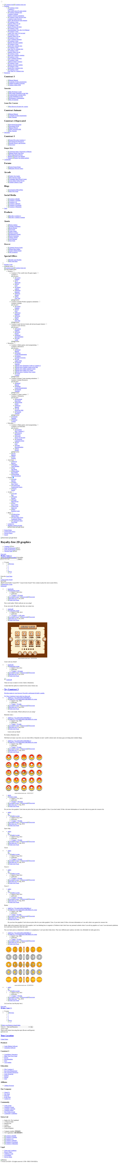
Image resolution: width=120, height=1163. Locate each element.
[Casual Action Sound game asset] (1, 578)
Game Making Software (11, 1046)
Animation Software (9, 1047)
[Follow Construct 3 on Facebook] (14, 205)
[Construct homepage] (15, 4)
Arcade (10, 492)
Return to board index (14, 1025)
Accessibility (7, 1155)
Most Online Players (18, 180)
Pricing (6, 1057)
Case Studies (7, 1062)
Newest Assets (18, 247)
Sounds (18, 234)
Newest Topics (18, 168)
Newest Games (16, 177)
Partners (6, 1075)
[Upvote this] (13, 597)
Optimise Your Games (29, 372)
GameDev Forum (9, 1107)
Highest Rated (17, 250)
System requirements (21, 82)
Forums (10, 477)
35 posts (19, 704)
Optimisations (20, 98)
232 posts (20, 595)
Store (5, 208)
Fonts (13, 229)
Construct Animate (25, 301)
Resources (7, 72)
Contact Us (11, 524)
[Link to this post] (12, 598)
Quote (17, 600)
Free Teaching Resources (11, 1072)
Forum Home (17, 167)
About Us (7, 1092)
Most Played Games (21, 179)
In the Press (7, 1097)
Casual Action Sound (6, 579)
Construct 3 (24, 273)
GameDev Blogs (9, 1110)
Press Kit (6, 1095)
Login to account (17, 525)
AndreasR (9, 679)
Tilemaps (14, 239)
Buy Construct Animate (18, 217)
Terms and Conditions (10, 1150)
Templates (16, 236)
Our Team (7, 1094)
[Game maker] (15, 268)
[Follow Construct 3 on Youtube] (14, 200)
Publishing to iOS (18, 96)
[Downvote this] (27, 597)
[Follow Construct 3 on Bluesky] (14, 203)
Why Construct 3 (9, 1069)
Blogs (9, 513)
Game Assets (7, 1105)
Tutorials (14, 117)
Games (14, 231)
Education (7, 132)
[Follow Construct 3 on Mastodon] (14, 207)
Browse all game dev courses (19, 106)
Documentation (8, 1059)
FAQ (13, 144)
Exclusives (14, 252)
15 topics (13, 820)
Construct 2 (19, 394)
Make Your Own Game (10, 1056)
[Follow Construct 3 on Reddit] (14, 199)
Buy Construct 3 (16, 216)
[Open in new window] (27, 659)
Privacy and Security (20, 143)
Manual (15, 80)
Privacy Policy (8, 1152)
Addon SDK (17, 85)
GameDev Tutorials (9, 1108)
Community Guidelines (10, 1113)
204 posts (20, 801)
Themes (15, 237)
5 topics (13, 704)
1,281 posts (21, 615)
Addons (15, 225)
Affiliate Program (9, 1085)
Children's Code (8, 1153)
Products (6, 6)
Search (6, 535)
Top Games (16, 176)
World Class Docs (18, 153)
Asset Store (11, 460)
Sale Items (14, 261)
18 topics (13, 801)
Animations (17, 226)
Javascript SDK (16, 129)
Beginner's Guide (17, 92)
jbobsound (4, 586)
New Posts (15, 191)
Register (6, 264)
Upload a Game (17, 182)
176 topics (14, 615)
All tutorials (15, 99)
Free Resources (19, 141)
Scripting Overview (19, 83)
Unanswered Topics (9, 531)
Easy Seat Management (10, 1071)
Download (18, 124)
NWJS (17, 126)
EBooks (14, 228)
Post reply (3, 554)
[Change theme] (16, 527)
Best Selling (16, 249)
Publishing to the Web (22, 93)
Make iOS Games (28, 370)
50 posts (19, 820)
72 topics (13, 595)
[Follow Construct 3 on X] (12, 202)
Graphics (15, 233)
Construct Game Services (28, 324)
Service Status (8, 1157)
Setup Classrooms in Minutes (23, 151)
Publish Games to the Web (30, 367)
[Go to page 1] (11, 564)
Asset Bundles (17, 260)
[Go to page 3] (10, 571)
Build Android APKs (20, 95)
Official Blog (19, 190)
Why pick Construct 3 (19, 140)
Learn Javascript (8, 1074)
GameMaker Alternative (11, 1054)
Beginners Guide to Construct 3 (32, 365)
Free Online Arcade (9, 1112)
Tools (13, 240)
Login (10, 264)
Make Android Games (29, 369)
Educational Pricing (17, 155)
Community (7, 159)
